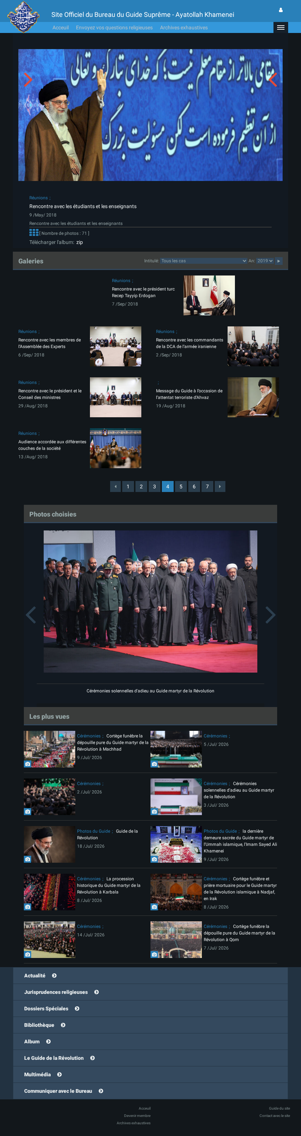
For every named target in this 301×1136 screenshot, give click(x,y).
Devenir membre (137, 1116)
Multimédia (37, 1074)
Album (32, 1041)
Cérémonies (89, 736)
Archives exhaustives (184, 27)
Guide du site (279, 1108)
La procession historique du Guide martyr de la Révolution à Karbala (109, 885)
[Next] (220, 486)
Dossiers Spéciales (46, 1008)
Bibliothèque (39, 1025)
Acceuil (60, 27)
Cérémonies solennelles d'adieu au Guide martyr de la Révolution (150, 690)
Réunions (38, 197)
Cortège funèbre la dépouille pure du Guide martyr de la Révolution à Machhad (113, 742)
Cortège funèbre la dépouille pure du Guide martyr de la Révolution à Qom (239, 933)
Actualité (35, 975)
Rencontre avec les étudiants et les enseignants (83, 206)
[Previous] (115, 486)
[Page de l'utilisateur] (280, 9)
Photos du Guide (93, 831)
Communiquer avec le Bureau (58, 1091)
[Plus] (33, 233)
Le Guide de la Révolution (54, 1058)
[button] (280, 27)
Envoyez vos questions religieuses (114, 27)
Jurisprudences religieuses (56, 992)
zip (78, 242)
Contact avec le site (275, 1116)
